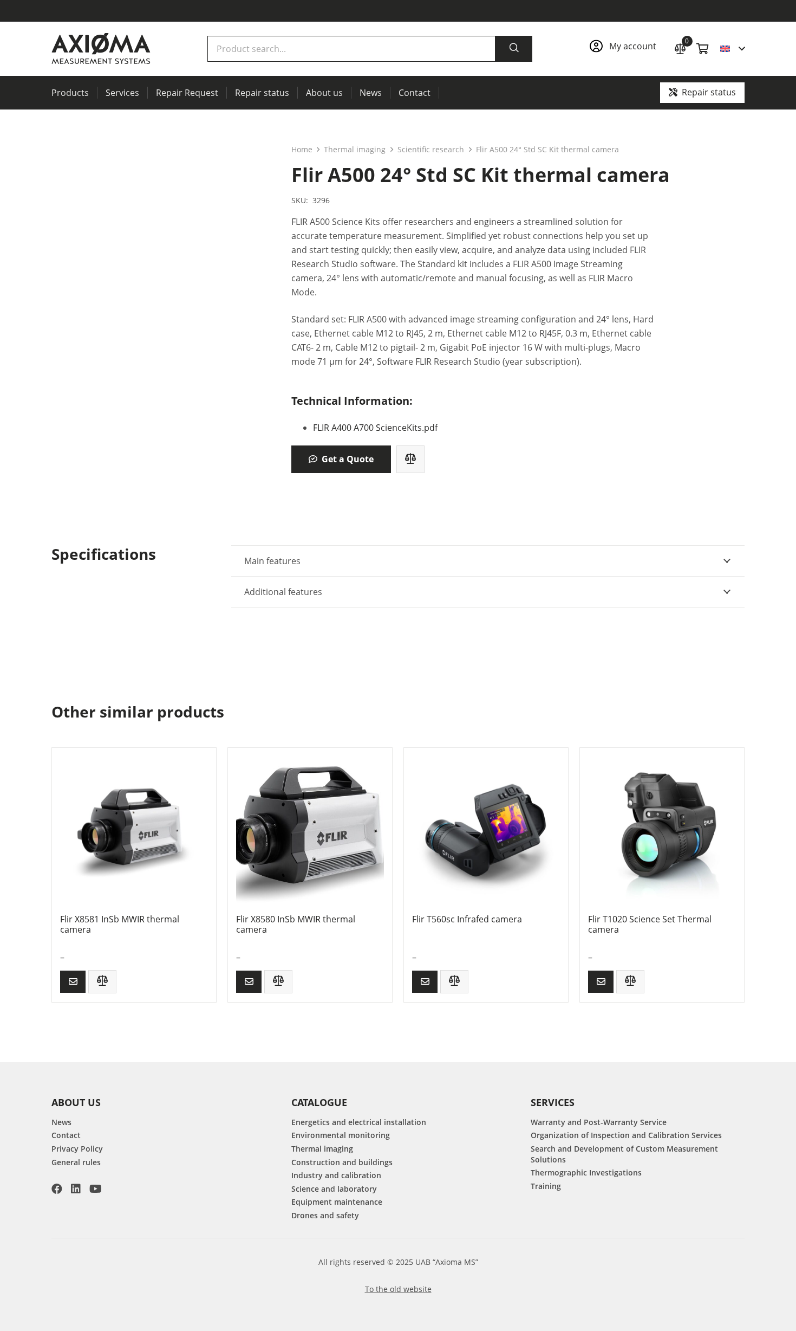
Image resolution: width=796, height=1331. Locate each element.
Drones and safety (325, 1215)
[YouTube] (95, 1189)
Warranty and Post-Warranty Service (599, 1122)
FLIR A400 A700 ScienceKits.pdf (375, 428)
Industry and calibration (336, 1175)
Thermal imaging (355, 149)
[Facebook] (56, 1189)
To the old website (398, 1289)
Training (546, 1186)
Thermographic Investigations (586, 1172)
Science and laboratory (334, 1189)
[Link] (626, 49)
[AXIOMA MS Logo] (101, 49)
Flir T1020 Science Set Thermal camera (650, 924)
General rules (76, 1162)
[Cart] (703, 48)
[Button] (73, 982)
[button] (732, 48)
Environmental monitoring (340, 1135)
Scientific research (430, 149)
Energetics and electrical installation (358, 1122)
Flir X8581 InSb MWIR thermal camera (119, 924)
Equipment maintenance (336, 1202)
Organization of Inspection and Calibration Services (626, 1135)
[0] (680, 47)
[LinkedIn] (76, 1189)
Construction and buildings (342, 1162)
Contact (66, 1135)
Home (301, 149)
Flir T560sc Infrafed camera (467, 919)
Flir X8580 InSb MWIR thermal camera (295, 924)
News (61, 1122)
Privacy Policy (77, 1148)
